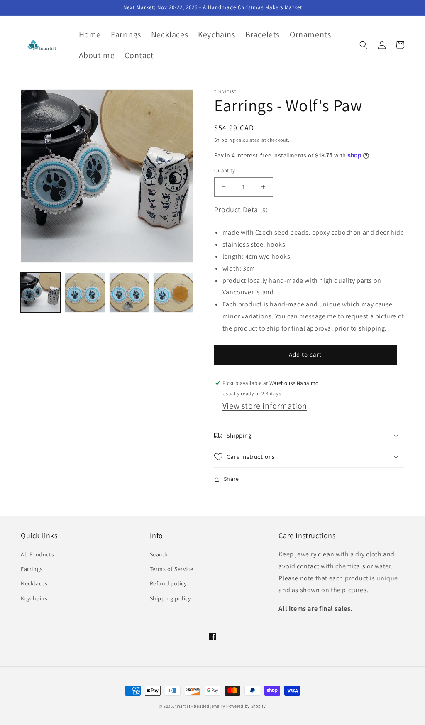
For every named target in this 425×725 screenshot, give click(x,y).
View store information (264, 405)
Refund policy (168, 583)
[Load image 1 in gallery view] (41, 293)
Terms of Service (171, 569)
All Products (37, 554)
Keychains (34, 598)
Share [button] (231, 479)
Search (159, 554)
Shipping (224, 140)
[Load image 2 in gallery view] (85, 293)
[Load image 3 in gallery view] (129, 293)
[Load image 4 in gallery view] (173, 293)
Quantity (224, 170)
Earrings (32, 569)
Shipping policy (170, 598)
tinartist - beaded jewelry (200, 706)
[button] (363, 45)
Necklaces (34, 583)
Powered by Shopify (246, 706)
